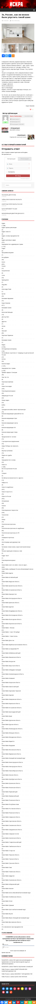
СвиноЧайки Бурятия (8, 607)
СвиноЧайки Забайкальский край (11, 653)
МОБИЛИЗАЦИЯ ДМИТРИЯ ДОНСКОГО (13, 213)
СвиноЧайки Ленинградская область (12, 728)
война (3, 405)
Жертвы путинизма (7, 450)
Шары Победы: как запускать (10, 446)
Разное (4, 505)
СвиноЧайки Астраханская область (12, 590)
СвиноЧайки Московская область (11, 749)
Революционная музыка (8, 391)
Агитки (4, 359)
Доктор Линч (5, 317)
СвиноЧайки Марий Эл (8, 741)
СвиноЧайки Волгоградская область (12, 615)
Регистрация (25, 159)
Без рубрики (5, 257)
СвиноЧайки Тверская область (10, 855)
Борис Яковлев (6, 303)
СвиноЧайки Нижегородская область (12, 762)
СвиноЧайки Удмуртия (8, 876)
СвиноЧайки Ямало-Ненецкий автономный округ (15, 918)
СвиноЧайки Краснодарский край (11, 712)
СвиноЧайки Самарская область (11, 817)
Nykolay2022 (5, 280)
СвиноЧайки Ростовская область (11, 808)
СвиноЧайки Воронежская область (12, 623)
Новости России (6, 496)
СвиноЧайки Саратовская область (11, 821)
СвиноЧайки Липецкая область (10, 733)
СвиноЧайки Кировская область (11, 703)
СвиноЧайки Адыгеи (7, 573)
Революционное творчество (10, 510)
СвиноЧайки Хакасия (7, 888)
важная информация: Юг (9, 427)
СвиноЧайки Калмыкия (8, 678)
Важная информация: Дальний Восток (13, 413)
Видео (3, 344)
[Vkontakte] (9, 55)
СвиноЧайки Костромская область (12, 707)
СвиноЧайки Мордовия (8, 745)
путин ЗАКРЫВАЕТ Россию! (9, 209)
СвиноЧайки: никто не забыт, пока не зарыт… (15, 565)
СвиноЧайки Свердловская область (12, 829)
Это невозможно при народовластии (12, 927)
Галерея (4, 473)
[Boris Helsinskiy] (5, 118)
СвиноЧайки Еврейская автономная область (14, 644)
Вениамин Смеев (6, 307)
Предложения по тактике (9, 437)
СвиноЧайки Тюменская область (11, 871)
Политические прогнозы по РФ (10, 533)
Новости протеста (7, 492)
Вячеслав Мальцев (7, 312)
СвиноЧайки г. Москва (8, 628)
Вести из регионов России (9, 468)
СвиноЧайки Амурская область (10, 581)
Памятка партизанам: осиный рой (23, 966)
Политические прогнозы (9, 524)
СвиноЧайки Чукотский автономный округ (14, 909)
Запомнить (11, 172)
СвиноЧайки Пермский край (9, 792)
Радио (3, 248)
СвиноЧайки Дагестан (8, 640)
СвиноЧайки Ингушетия (8, 661)
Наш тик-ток (5, 377)
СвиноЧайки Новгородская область (12, 766)
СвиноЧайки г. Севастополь (9, 636)
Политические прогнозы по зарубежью (13, 528)
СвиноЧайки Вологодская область (11, 619)
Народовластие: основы (8, 460)
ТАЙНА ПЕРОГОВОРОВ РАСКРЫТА (12, 199)
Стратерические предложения (10, 441)
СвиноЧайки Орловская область (11, 783)
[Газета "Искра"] (18, 7)
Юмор (3, 519)
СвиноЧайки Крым (7, 716)
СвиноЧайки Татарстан (8, 850)
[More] (13, 55)
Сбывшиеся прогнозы (8, 537)
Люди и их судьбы (7, 455)
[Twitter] (6, 55)
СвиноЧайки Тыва (7, 867)
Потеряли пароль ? (25, 178)
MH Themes (28, 999)
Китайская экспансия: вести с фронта (12, 478)
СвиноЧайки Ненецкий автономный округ (13, 758)
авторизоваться (6, 154)
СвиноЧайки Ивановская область (11, 657)
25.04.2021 (6, 20)
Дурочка (4, 321)
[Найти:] (18, 185)
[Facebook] (3, 55)
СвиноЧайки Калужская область (11, 682)
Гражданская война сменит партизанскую (14, 409)
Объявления (5, 501)
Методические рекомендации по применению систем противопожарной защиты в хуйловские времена (17, 962)
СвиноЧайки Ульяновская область (11, 880)
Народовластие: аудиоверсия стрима (12, 244)
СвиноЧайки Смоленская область (11, 838)
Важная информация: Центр (10, 423)
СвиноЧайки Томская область (10, 859)
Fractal (3, 266)
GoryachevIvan (6, 270)
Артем (3, 294)
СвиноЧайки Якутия (7, 914)
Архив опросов (6, 952)
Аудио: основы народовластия (10, 236)
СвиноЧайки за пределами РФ (10, 649)
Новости (4, 464)
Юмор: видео (5, 400)
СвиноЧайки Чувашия (8, 905)
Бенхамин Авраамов (7, 298)
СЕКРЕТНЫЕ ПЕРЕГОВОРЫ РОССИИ (12, 204)
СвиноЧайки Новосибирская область (12, 771)
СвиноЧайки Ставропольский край (11, 842)
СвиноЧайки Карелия (8, 695)
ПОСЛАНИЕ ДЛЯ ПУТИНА (9, 195)
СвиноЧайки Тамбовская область (11, 846)
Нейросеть (5, 482)
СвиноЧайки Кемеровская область (12, 699)
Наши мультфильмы (7, 382)
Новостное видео (7, 386)
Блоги (3, 262)
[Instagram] (14, 988)
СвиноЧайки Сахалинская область (11, 825)
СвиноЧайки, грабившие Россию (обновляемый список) (17, 569)
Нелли (3, 326)
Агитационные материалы (9, 349)
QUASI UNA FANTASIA (21, 976)
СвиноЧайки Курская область (10, 724)
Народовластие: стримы (8, 368)
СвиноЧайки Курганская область (11, 720)
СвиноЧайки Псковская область (11, 800)
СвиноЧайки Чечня (7, 901)
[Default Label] (7, 988)
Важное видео (6, 363)
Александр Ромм (6, 289)
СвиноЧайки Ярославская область (11, 922)
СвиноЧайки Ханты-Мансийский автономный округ (16, 892)
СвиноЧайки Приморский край (10, 796)
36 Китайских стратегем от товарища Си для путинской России (18, 354)
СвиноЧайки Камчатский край (10, 686)
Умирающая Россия (7, 395)
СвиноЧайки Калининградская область (13, 674)
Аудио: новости (6, 231)
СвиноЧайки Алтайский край (10, 577)
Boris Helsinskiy (16, 20)
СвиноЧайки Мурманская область (11, 754)
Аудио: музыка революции (9, 227)
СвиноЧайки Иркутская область (11, 665)
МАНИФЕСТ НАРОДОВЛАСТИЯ (23, 974)
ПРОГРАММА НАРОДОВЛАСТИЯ (11, 542)
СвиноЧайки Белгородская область (12, 598)
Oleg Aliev (4, 284)
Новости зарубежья (7, 487)
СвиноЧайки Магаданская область (11, 737)
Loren (3, 275)
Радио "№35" (5, 555)
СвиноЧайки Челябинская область (11, 897)
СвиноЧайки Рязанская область (11, 813)
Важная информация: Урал (9, 418)
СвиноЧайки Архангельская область (12, 586)
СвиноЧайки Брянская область (10, 602)
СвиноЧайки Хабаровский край (10, 884)
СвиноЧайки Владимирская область (12, 611)
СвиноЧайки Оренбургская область (12, 779)
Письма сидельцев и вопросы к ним (12, 551)
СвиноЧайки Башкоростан (9, 594)
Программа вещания (7, 252)
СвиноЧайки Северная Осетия (10, 834)
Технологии (5, 515)
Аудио (3, 223)
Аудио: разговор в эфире (9, 240)
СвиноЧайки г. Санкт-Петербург (11, 632)
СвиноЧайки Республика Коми (10, 804)
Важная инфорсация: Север (9, 432)
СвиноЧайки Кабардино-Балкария (11, 670)
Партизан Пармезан (7, 335)
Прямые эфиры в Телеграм (9, 372)
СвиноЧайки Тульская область (10, 863)
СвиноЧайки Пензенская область (11, 787)
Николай (4, 331)
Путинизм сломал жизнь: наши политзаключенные (16, 547)
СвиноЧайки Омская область (10, 775)
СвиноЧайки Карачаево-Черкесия (11, 691)
